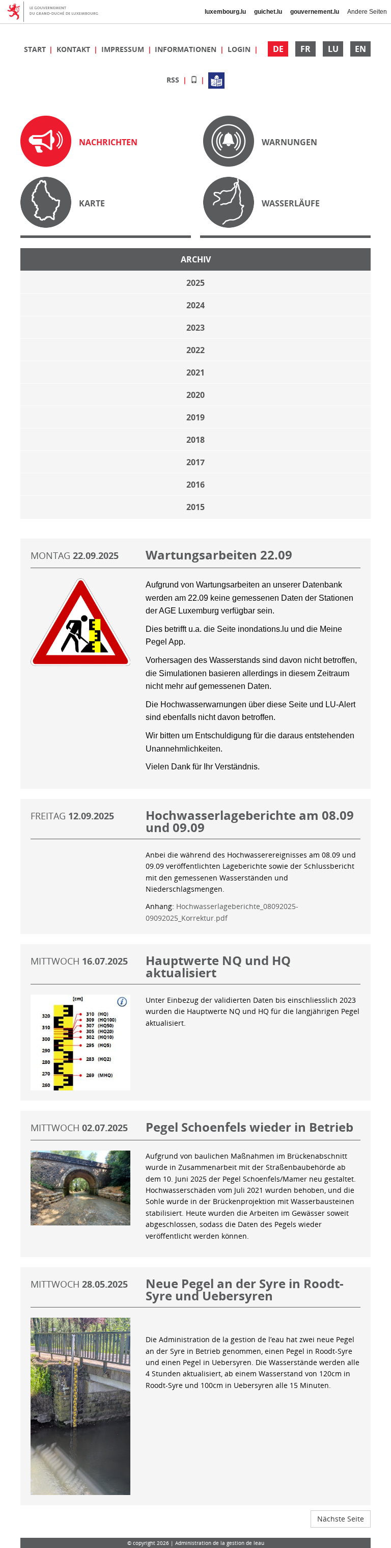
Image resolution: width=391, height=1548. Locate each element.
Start (36, 49)
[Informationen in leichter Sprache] (216, 80)
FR (305, 49)
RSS (173, 80)
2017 (195, 462)
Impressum (123, 49)
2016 (195, 484)
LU (333, 49)
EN (360, 49)
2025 (195, 282)
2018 (195, 439)
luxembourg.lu (225, 11)
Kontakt (74, 49)
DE (278, 49)
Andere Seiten (367, 11)
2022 (195, 350)
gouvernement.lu (314, 11)
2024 (195, 305)
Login (240, 49)
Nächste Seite (340, 1519)
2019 (195, 417)
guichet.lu (268, 11)
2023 (195, 327)
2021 (195, 372)
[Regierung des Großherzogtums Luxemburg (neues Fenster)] (56, 11)
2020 (195, 395)
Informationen (186, 49)
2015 (195, 507)
